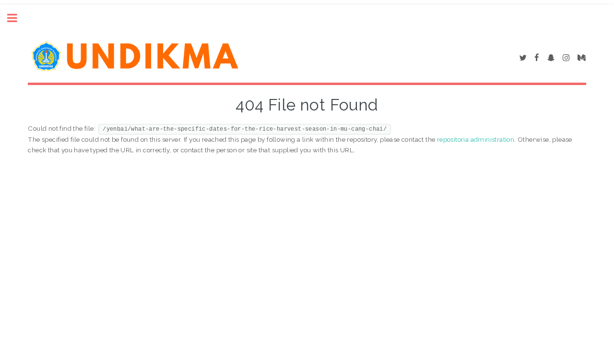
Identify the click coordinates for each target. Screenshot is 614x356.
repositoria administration (475, 139)
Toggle (17, 18)
